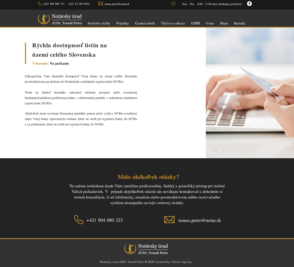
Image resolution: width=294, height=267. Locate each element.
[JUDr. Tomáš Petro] (249, 3)
